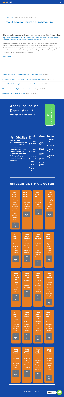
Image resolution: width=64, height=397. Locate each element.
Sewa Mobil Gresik (15, 351)
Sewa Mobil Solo (37, 194)
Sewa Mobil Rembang (38, 352)
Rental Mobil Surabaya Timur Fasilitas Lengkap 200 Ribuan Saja (31, 35)
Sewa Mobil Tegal (14, 314)
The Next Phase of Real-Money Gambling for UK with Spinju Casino (22, 74)
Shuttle (56, 38)
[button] (59, 392)
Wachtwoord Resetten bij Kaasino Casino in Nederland (18, 89)
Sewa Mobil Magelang (49, 276)
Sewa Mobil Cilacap (49, 351)
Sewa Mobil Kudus (48, 314)
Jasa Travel (43, 38)
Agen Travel (6, 38)
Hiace (20, 38)
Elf (17, 38)
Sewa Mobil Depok (27, 275)
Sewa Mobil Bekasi (38, 275)
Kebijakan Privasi (41, 149)
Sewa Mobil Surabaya (27, 237)
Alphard (13, 38)
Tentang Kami (41, 153)
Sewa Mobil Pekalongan (38, 315)
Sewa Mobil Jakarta (14, 194)
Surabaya (6, 40)
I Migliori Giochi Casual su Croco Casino (14, 93)
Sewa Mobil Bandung (50, 194)
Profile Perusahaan (41, 143)
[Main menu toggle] (61, 2)
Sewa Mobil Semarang (38, 237)
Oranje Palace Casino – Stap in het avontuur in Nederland (19, 84)
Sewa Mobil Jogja (14, 236)
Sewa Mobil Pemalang (27, 352)
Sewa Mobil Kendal (26, 314)
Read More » (7, 56)
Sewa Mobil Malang (25, 194)
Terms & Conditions (41, 164)
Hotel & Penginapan (28, 38)
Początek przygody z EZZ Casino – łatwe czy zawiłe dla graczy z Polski (23, 79)
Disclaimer (41, 158)
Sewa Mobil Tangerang (16, 276)
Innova (37, 38)
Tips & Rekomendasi (15, 40)
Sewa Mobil (50, 38)
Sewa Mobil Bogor (48, 236)
